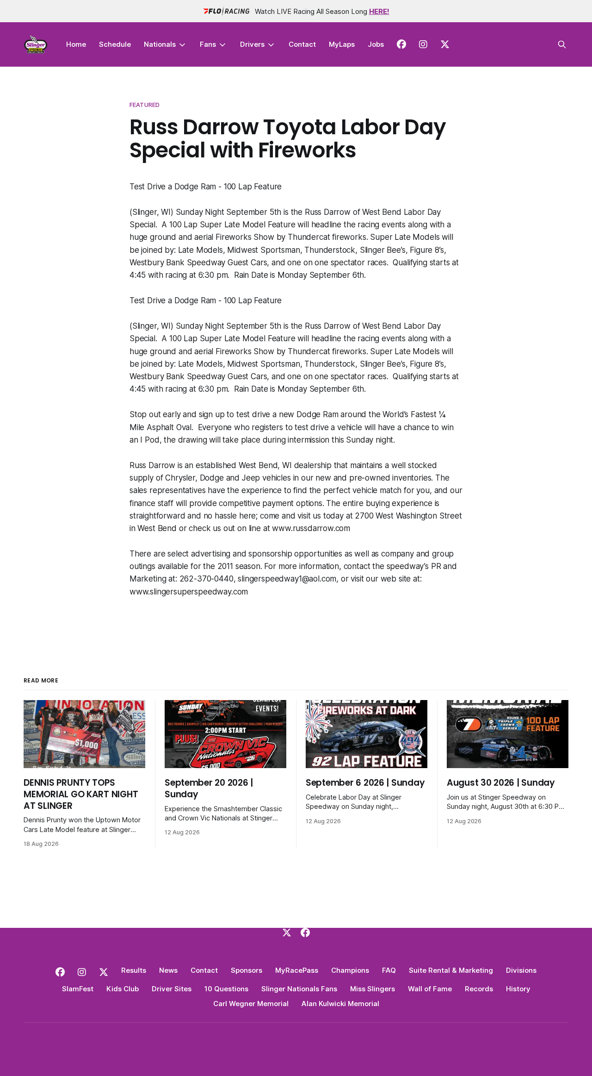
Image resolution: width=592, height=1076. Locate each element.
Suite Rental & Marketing (451, 970)
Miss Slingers (372, 988)
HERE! (379, 11)
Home (76, 44)
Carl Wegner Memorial (251, 1003)
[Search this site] (562, 44)
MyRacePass (296, 970)
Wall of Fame (430, 988)
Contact (302, 44)
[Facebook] (305, 932)
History (518, 988)
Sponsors (246, 970)
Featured (145, 104)
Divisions (521, 970)
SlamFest (77, 988)
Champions (350, 970)
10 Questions (226, 988)
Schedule (115, 44)
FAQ (389, 970)
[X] (286, 932)
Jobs (376, 44)
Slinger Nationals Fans (299, 988)
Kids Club (122, 988)
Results (133, 970)
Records (479, 988)
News (168, 970)
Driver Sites (171, 988)
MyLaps (342, 44)
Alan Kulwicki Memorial (340, 1003)
